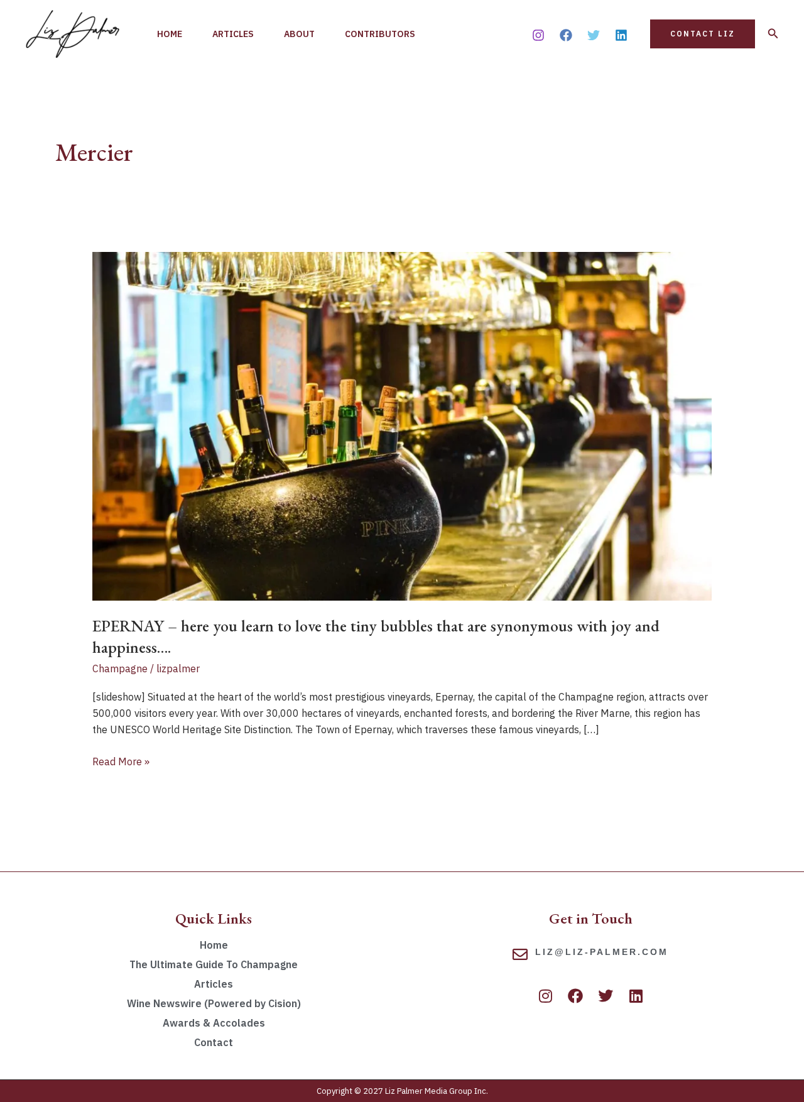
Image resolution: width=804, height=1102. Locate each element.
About (299, 34)
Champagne (120, 668)
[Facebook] (566, 35)
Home (169, 34)
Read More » (120, 760)
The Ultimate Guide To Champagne (213, 964)
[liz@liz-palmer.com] (520, 954)
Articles (233, 34)
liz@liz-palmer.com (601, 952)
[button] (702, 33)
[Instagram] (538, 35)
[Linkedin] (621, 35)
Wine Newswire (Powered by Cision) (214, 1003)
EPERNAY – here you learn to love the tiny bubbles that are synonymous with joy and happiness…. (376, 636)
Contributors (380, 34)
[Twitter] (593, 35)
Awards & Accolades (214, 1023)
